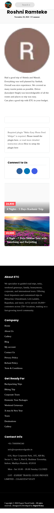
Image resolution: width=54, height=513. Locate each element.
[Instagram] (35, 171)
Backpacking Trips (13, 384)
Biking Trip (9, 389)
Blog (6, 342)
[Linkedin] (27, 171)
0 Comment (35, 17)
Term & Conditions (13, 368)
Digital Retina (38, 506)
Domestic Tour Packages (16, 400)
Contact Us (9, 352)
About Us (9, 331)
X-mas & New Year (13, 410)
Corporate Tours (12, 394)
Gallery (7, 336)
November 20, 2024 (21, 17)
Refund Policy (11, 363)
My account (10, 347)
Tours (7, 416)
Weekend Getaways (13, 405)
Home (7, 326)
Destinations (10, 421)
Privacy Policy (11, 357)
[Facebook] (19, 171)
